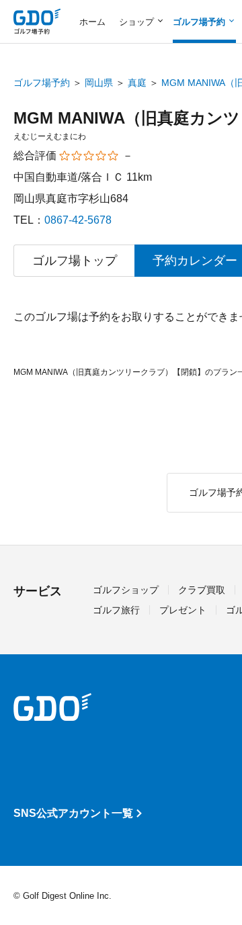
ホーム (92, 22)
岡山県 (99, 82)
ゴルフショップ (126, 589)
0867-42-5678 (78, 220)
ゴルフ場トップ (74, 260)
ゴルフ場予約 (41, 82)
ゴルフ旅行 (116, 610)
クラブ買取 (201, 589)
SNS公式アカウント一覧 (73, 813)
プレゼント (182, 610)
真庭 (137, 82)
